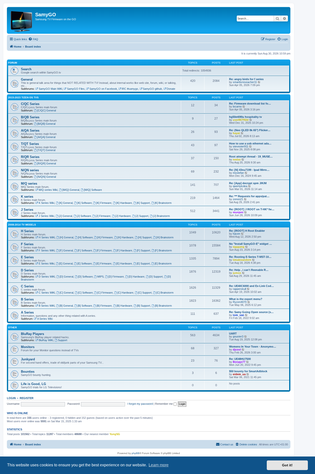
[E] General (66, 263)
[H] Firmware (105, 237)
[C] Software (85, 292)
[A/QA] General (46, 137)
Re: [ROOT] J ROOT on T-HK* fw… (251, 209)
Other (12, 327)
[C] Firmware (105, 292)
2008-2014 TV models (22, 224)
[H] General (66, 237)
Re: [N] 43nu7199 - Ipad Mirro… (249, 169)
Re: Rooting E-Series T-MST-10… (250, 256)
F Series (27, 244)
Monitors (27, 347)
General (27, 79)
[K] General (66, 202)
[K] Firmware (103, 202)
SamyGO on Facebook (103, 88)
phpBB (136, 453)
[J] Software (84, 215)
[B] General (66, 305)
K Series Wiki (46, 202)
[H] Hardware (125, 237)
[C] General (66, 292)
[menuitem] (33, 39)
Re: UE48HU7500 (240, 358)
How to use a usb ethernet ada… (250, 143)
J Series (27, 209)
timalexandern (242, 259)
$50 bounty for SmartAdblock (248, 371)
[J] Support (141, 215)
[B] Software (85, 305)
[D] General (66, 276)
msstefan (238, 172)
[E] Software (84, 263)
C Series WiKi (47, 292)
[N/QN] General (46, 176)
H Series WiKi (47, 237)
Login (11, 398)
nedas (237, 159)
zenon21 (238, 199)
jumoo (237, 272)
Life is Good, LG (33, 384)
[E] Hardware (124, 263)
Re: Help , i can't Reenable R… (248, 269)
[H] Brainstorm (164, 237)
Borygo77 (239, 361)
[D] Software (85, 276)
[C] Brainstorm (164, 292)
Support (62, 340)
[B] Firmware (104, 305)
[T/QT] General (46, 150)
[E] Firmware (103, 263)
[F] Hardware (124, 250)
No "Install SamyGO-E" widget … (250, 243)
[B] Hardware (124, 305)
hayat (236, 133)
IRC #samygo (130, 88)
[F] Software (85, 250)
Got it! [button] (287, 465)
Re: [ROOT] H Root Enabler (247, 230)
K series (27, 196)
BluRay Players (32, 334)
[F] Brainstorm (163, 250)
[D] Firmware (116, 276)
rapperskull (239, 288)
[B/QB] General (46, 123)
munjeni (238, 212)
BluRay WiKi (46, 340)
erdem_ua (239, 374)
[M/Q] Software (93, 189)
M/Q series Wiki (48, 189)
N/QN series (30, 170)
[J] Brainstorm (161, 215)
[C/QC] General (46, 110)
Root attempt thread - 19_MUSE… (251, 156)
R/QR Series (30, 157)
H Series (27, 231)
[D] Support (156, 276)
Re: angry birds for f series (246, 79)
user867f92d (241, 119)
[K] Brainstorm (163, 202)
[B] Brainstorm (163, 305)
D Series (27, 270)
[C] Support (145, 292)
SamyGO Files (76, 88)
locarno (237, 106)
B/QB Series (30, 117)
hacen (236, 233)
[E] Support (143, 263)
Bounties (27, 371)
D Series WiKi (47, 276)
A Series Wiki (45, 318)
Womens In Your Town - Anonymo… (252, 346)
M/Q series (29, 183)
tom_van (238, 315)
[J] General (65, 215)
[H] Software (85, 237)
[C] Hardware (125, 292)
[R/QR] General (46, 163)
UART (233, 333)
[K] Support (143, 202)
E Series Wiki (46, 263)
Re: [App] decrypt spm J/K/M (248, 183)
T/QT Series (30, 144)
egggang (238, 246)
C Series (27, 286)
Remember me (164, 403)
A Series (27, 312)
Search (26, 69)
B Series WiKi (47, 305)
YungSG (115, 434)
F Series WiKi (47, 250)
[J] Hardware (123, 215)
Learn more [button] (159, 465)
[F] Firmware (104, 250)
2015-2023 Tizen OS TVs (23, 97)
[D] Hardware (136, 276)
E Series (27, 257)
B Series (27, 299)
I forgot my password (140, 403)
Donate (171, 88)
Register (26, 398)
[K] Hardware (124, 202)
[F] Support (143, 250)
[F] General (66, 250)
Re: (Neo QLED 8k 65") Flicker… (249, 130)
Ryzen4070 (240, 301)
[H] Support (145, 237)
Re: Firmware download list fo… (250, 103)
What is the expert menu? (245, 299)
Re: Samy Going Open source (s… (251, 312)
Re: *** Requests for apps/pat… (249, 196)
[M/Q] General (70, 189)
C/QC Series (30, 104)
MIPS (100, 276)
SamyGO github (152, 88)
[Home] (21, 20)
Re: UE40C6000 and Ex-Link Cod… (251, 285)
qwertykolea (240, 186)
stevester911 (240, 146)
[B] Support (143, 305)
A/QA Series (30, 130)
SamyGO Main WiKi (50, 88)
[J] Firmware (102, 215)
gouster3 (238, 336)
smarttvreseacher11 (245, 82)
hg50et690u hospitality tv (245, 116)
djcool (237, 349)
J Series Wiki (46, 215)
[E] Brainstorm (163, 263)
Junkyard (28, 359)
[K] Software (84, 202)
